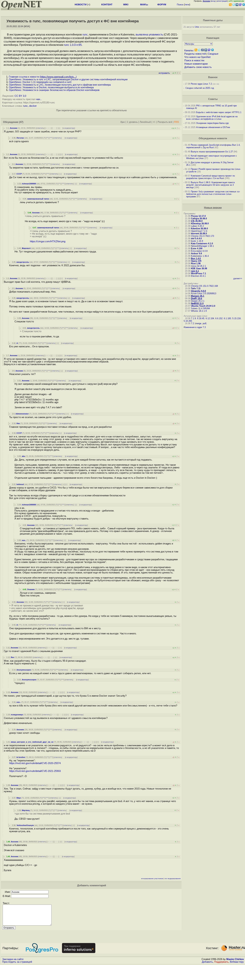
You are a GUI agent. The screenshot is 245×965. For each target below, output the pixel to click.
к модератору (68, 128)
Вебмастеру (237, 962)
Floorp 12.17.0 (198, 216)
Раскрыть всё (165, 122)
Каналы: (189, 50)
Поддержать (221, 962)
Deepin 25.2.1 (197, 301)
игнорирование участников (152, 878)
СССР (19, 174)
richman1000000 (29, 184)
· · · (54, 128)
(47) (21, 122)
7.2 (192, 323)
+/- (154, 122)
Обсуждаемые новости (213, 138)
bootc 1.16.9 (197, 241)
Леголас (20, 138)
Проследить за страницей (17, 962)
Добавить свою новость (198, 67)
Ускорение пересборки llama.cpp (212, 123)
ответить (40, 128)
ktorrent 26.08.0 (199, 233)
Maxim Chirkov (235, 959)
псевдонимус (17, 715)
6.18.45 (200, 318)
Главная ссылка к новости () (43, 76)
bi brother (20, 757)
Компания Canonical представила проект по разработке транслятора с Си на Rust (210, 176)
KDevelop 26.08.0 (200, 223)
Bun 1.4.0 (196, 258)
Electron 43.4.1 (198, 276)
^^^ (51, 138)
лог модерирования (172, 878)
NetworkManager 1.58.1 (202, 246)
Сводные (213, 53)
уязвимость (156, 34)
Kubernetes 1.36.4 (200, 256)
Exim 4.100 (196, 248)
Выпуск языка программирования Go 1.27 (212, 151)
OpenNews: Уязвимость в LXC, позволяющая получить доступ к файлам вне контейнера (60, 84)
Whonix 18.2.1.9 (199, 311)
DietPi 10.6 (196, 298)
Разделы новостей (195, 53)
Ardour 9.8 (196, 253)
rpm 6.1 (195, 271)
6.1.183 (227, 318)
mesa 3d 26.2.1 (198, 266)
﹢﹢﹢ (48, 128)
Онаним (30, 589)
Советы (213, 99)
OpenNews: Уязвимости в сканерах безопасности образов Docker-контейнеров (54, 90)
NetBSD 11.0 (197, 303)
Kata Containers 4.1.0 (202, 243)
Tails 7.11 (195, 288)
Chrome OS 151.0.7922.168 (204, 286)
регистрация (222, 1)
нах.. (39, 99)
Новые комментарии (196, 63)
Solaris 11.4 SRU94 (200, 308)
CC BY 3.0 (20, 96)
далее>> (237, 278)
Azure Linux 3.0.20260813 (203, 293)
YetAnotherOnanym (25, 825)
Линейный (145, 122)
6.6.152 (218, 318)
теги (187, 4)
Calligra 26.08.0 (199, 218)
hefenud (20, 484)
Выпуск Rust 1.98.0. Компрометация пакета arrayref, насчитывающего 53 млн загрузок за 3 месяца (210, 185)
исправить (164, 73)
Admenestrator (22, 414)
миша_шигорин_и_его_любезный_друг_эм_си (32, 742)
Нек (18, 423)
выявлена (142, 34)
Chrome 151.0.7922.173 (202, 236)
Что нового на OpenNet (197, 57)
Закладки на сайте (13, 959)
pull (204, 323)
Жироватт (26, 248)
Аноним (13, 128)
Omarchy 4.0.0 (198, 291)
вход (213, 1)
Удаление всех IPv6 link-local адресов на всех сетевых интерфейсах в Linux (212, 117)
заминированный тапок (38, 199)
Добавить (207, 962)
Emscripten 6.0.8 (199, 251)
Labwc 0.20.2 (197, 226)
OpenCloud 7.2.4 (199, 231)
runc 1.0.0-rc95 (73, 44)
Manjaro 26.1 (197, 296)
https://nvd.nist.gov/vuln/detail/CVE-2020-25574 (35, 763)
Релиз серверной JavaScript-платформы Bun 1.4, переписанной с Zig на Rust (213, 146)
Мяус (18, 798)
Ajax (122, 122)
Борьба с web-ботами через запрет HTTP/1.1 (218, 112)
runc (85, 34)
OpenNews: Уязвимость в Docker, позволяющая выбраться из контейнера (51, 87)
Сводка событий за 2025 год (200, 88)
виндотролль (22, 262)
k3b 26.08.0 (196, 221)
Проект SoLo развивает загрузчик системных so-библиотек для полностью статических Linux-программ (213, 194)
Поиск (180, 4)
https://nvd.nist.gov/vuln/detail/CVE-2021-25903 (35, 771)
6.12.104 (210, 318)
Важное (213, 77)
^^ (47, 138)
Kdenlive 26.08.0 (199, 228)
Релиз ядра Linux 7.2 (201, 84)
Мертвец (26, 810)
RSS (176, 122)
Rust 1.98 (195, 263)
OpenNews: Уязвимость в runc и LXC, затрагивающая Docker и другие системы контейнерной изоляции (68, 79)
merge (198, 323)
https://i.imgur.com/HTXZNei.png (47, 241)
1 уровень (132, 122)
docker (33, 106)
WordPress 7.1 (198, 273)
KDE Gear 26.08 (199, 268)
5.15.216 (236, 318)
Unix (197, 27)
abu (23, 456)
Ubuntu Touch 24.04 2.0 (203, 306)
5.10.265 (188, 321)
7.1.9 (193, 318)
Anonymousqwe (23, 670)
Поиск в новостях (194, 60)
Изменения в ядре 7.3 (195, 327)
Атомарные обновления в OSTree (213, 127)
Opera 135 (196, 261)
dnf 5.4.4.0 (196, 238)
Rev (12, 657)
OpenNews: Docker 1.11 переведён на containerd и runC (40, 82)
